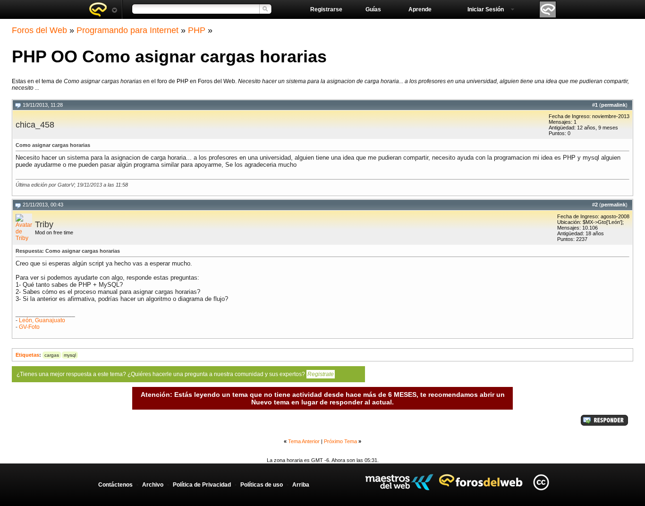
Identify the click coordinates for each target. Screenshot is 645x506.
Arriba (300, 484)
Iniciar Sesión (485, 9)
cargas (51, 355)
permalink (613, 105)
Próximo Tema (340, 441)
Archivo (152, 484)
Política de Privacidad (202, 484)
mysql (70, 355)
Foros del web (103, 9)
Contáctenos (115, 484)
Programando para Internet (127, 30)
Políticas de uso (261, 484)
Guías (373, 9)
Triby (44, 224)
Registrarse (326, 9)
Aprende (420, 9)
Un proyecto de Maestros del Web (399, 482)
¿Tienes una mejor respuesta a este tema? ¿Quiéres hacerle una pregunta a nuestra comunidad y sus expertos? (175, 374)
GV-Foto (29, 327)
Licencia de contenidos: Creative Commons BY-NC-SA (541, 482)
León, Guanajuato (42, 320)
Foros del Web (39, 30)
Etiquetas (27, 355)
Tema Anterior (304, 441)
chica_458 (35, 124)
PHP (196, 30)
